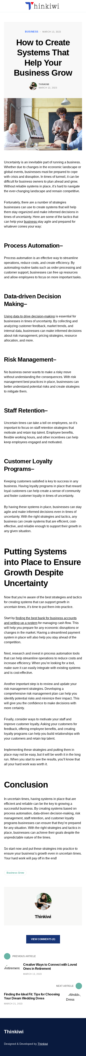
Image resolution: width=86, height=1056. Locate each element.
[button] (5, 6)
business (31, 221)
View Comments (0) (43, 939)
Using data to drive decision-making (29, 316)
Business (31, 31)
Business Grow (15, 872)
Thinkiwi (44, 84)
